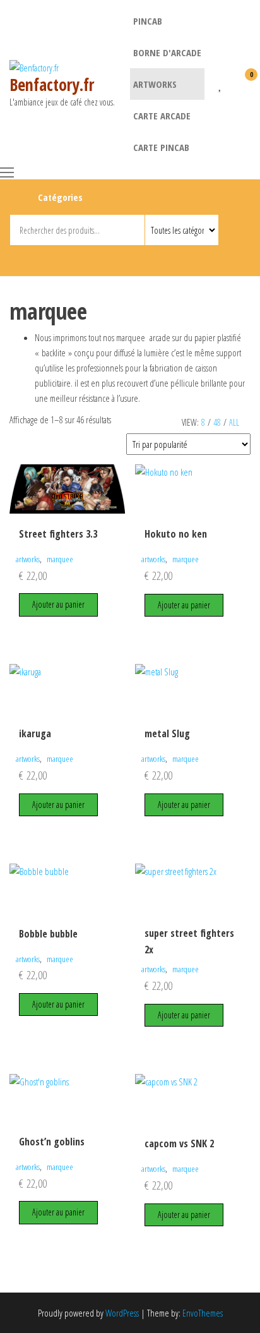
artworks (155, 84)
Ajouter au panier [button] (58, 604)
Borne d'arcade (167, 52)
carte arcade (162, 115)
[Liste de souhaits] (220, 82)
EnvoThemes (202, 1312)
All (234, 422)
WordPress (122, 1312)
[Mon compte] (231, 82)
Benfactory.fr (51, 84)
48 (217, 422)
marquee (60, 559)
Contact (132, 258)
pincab (147, 21)
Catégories (60, 197)
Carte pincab (161, 147)
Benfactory (109, 258)
